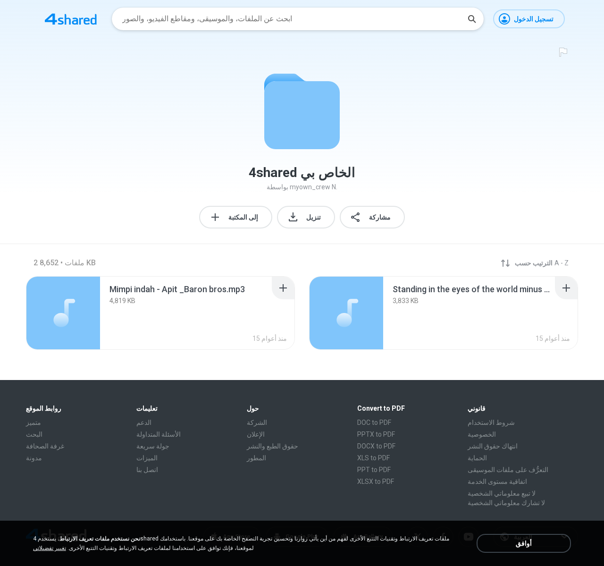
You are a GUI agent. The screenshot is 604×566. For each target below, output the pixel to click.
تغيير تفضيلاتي (49, 548)
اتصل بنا (147, 469)
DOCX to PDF (376, 446)
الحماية (477, 458)
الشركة (257, 422)
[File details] (63, 313)
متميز (33, 422)
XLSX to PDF (375, 481)
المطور (256, 458)
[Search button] (472, 19)
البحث (34, 434)
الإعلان (256, 434)
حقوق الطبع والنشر (272, 446)
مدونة (34, 458)
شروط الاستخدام (491, 422)
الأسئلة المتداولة (158, 434)
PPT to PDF (374, 469)
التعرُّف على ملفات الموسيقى (508, 469)
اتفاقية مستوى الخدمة (497, 481)
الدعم (143, 422)
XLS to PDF (373, 458)
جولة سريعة (152, 446)
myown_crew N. (313, 187)
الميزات (147, 458)
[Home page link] (71, 19)
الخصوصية (482, 434)
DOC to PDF (374, 422)
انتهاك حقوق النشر (493, 446)
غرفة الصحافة (45, 446)
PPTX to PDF (376, 434)
